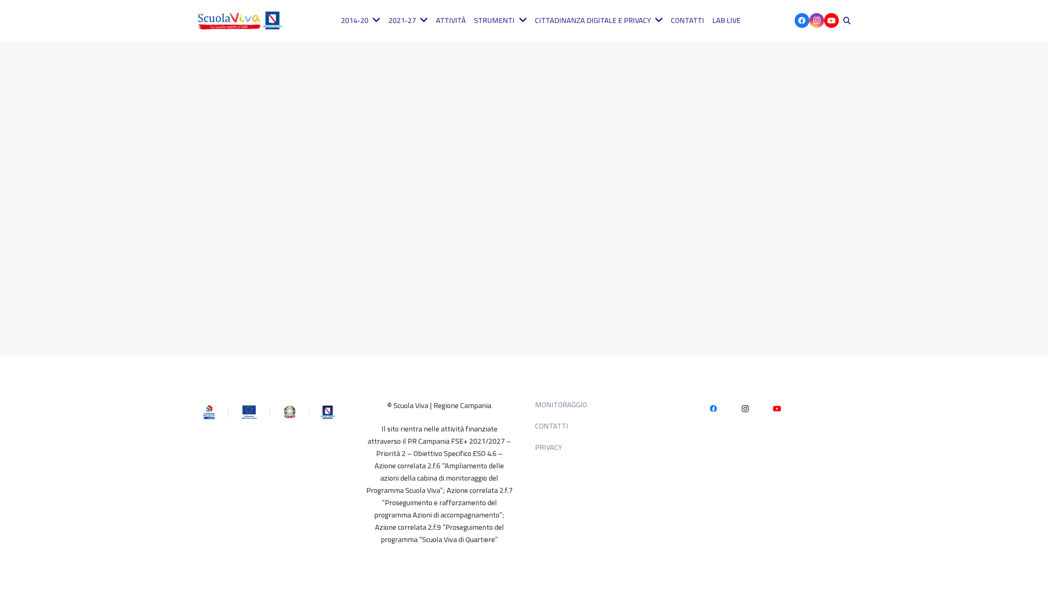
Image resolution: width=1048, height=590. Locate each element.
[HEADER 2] (241, 20)
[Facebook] (802, 20)
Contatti (551, 425)
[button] (847, 20)
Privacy (548, 447)
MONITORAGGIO (561, 404)
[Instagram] (816, 20)
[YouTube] (831, 20)
